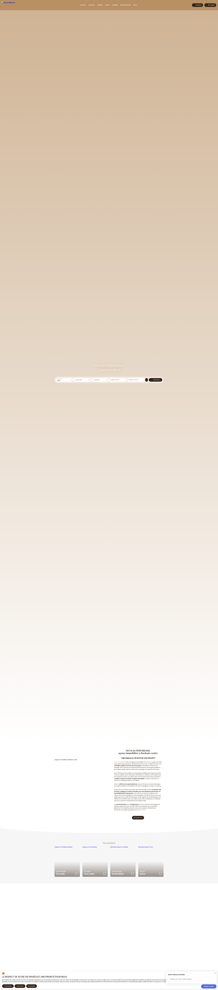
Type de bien (78, 380)
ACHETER (92, 5)
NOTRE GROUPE (125, 5)
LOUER (107, 5)
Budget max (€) (115, 380)
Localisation (96, 380)
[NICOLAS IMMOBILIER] (11, 5)
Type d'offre (59, 379)
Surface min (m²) (133, 380)
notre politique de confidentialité (160, 981)
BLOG (135, 5)
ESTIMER (115, 5)
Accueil (83, 5)
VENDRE (100, 5)
